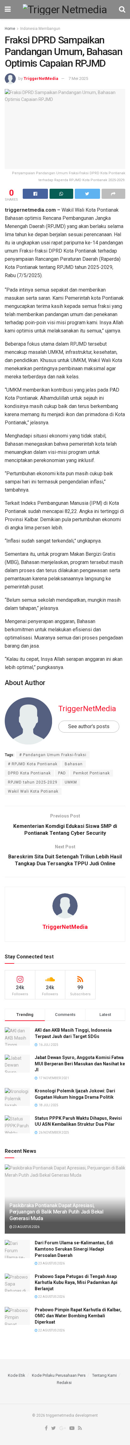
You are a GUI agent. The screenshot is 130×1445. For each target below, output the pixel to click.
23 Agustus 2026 (25, 1227)
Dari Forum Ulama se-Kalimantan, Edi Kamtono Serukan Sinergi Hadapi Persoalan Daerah (74, 1249)
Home (10, 28)
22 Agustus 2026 (51, 1296)
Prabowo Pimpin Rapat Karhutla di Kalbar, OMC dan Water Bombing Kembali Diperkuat (78, 1316)
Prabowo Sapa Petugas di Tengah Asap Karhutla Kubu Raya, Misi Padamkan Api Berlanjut (76, 1282)
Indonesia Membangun (40, 28)
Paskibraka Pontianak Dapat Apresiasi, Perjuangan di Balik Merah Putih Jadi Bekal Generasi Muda (56, 1212)
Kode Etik (16, 1375)
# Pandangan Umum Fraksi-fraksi (52, 755)
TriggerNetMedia (41, 78)
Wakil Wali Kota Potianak (33, 791)
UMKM (71, 782)
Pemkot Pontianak (91, 773)
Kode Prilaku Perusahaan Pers (59, 1375)
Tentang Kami (104, 1375)
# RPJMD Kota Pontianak (32, 764)
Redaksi (64, 1382)
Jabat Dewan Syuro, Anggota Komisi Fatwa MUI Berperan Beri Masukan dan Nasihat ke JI (80, 1063)
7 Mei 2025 (78, 78)
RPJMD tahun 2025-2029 (32, 782)
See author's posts (88, 726)
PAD (62, 773)
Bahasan (74, 764)
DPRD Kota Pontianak (29, 773)
